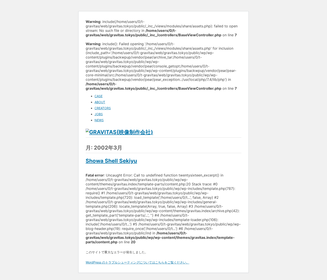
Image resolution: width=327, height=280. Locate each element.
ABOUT (100, 102)
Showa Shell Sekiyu (111, 161)
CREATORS (103, 108)
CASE (99, 96)
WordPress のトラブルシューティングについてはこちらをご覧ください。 (137, 262)
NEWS (99, 120)
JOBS (99, 114)
